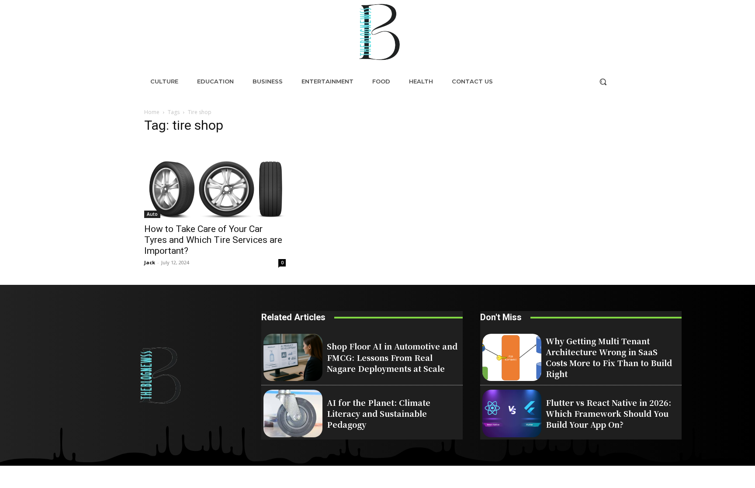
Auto (152, 214)
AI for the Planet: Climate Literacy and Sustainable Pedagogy (378, 413)
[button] (603, 82)
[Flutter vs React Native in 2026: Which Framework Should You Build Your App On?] (511, 413)
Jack (149, 262)
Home (151, 112)
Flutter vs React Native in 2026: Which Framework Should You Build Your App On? (608, 413)
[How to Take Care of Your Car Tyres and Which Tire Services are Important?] (215, 180)
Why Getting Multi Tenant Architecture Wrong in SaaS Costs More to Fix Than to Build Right (609, 357)
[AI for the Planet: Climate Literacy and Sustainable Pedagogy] (292, 413)
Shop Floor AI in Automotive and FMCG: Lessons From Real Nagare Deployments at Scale (392, 357)
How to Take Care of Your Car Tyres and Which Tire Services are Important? (213, 240)
